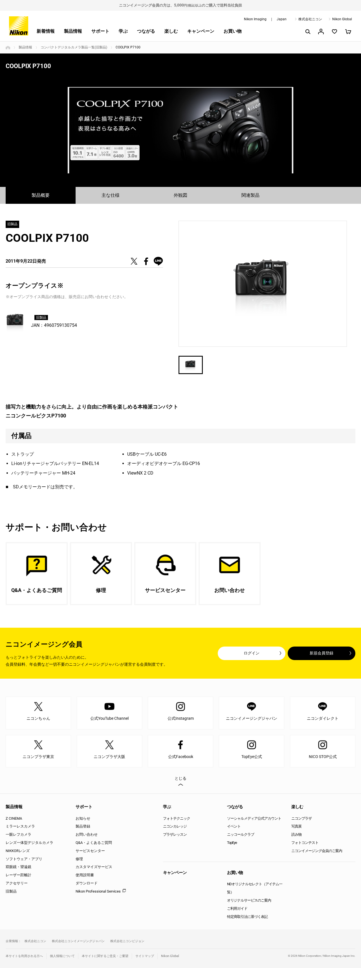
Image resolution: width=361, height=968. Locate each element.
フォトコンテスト (304, 842)
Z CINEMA (14, 818)
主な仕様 (111, 195)
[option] (180, 130)
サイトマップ (144, 956)
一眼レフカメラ (18, 834)
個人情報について (62, 956)
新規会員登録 (321, 653)
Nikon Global (342, 19)
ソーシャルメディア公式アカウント (254, 818)
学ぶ (123, 31)
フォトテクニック (176, 818)
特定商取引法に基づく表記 (247, 917)
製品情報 (73, 31)
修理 (79, 859)
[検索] (307, 31)
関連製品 (250, 195)
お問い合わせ (87, 834)
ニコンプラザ (301, 818)
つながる (146, 31)
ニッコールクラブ (240, 834)
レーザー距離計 (18, 875)
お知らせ (83, 818)
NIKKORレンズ (18, 851)
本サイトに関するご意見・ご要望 (105, 956)
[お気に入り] (334, 31)
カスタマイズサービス (94, 867)
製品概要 (41, 195)
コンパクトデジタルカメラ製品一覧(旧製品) (74, 47)
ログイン (251, 653)
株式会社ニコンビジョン (127, 941)
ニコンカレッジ (175, 826)
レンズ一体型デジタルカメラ (29, 842)
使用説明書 (85, 875)
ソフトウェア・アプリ (24, 859)
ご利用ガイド (237, 908)
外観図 (180, 195)
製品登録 (83, 826)
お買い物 (233, 31)
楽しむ (171, 31)
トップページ (8, 47)
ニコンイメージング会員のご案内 (316, 851)
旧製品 (11, 891)
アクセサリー (17, 883)
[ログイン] (321, 31)
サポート (100, 31)
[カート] (348, 31)
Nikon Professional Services (98, 891)
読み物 (296, 834)
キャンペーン (200, 31)
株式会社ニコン (310, 19)
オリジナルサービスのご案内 (249, 900)
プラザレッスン (175, 834)
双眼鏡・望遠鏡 (18, 867)
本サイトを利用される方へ (24, 956)
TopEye (232, 842)
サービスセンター (90, 851)
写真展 (296, 826)
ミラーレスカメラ (20, 826)
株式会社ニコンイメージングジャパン (78, 941)
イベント (234, 826)
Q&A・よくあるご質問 (94, 842)
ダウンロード (87, 883)
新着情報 (46, 31)
